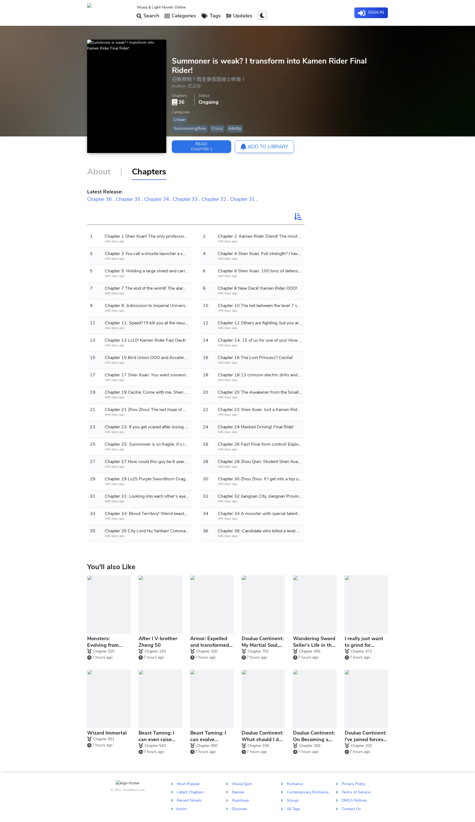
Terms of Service (356, 792)
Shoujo (293, 800)
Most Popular (188, 784)
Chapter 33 (185, 199)
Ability (234, 128)
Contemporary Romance (307, 792)
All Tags (293, 808)
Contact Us (351, 808)
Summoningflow (189, 128)
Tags (214, 15)
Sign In (375, 12)
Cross (217, 128)
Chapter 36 (99, 199)
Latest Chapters (190, 792)
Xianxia (238, 792)
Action (181, 808)
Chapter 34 (156, 199)
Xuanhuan (240, 800)
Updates (242, 15)
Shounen (239, 808)
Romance (295, 784)
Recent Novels (189, 800)
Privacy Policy (353, 784)
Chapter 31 (242, 199)
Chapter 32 (213, 199)
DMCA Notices (354, 800)
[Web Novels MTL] (109, 13)
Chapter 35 (128, 199)
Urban (179, 120)
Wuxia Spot (242, 784)
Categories (183, 15)
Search (150, 15)
